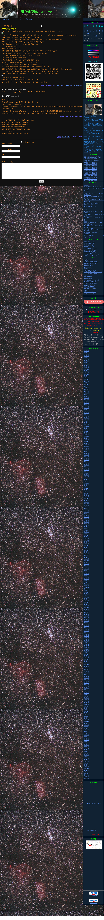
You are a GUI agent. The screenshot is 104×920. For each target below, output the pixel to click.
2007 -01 (86, 733)
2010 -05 (86, 666)
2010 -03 (86, 669)
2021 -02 (86, 450)
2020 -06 (86, 463)
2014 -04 (86, 587)
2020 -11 (86, 455)
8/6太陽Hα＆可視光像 (90, 165)
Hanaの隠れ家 (88, 278)
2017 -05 (86, 525)
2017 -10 (86, 517)
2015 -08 (86, 560)
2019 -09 (86, 478)
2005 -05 (86, 766)
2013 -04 (86, 607)
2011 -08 (86, 641)
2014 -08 (86, 580)
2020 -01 (86, 471)
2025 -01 (86, 379)
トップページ (19, 19)
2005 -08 (86, 761)
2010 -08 (86, 661)
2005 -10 (86, 758)
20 (96, 36)
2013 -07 (86, 602)
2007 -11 (86, 716)
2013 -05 (86, 605)
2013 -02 (86, 611)
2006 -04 (86, 748)
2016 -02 (86, 550)
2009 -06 (86, 684)
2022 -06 (86, 423)
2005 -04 (86, 768)
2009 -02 (86, 691)
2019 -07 (86, 481)
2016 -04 (86, 547)
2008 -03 (86, 709)
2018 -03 (86, 508)
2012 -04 (86, 627)
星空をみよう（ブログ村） (92, 280)
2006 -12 (86, 735)
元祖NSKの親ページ (90, 270)
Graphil (86, 290)
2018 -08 (86, 500)
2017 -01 (86, 532)
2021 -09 (86, 438)
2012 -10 (86, 617)
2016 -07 (86, 542)
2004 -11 (86, 777)
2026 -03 (86, 359)
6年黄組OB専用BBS (90, 282)
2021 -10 (86, 436)
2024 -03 (86, 388)
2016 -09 (86, 538)
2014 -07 (86, 582)
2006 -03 (86, 750)
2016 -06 (86, 543)
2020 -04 (86, 466)
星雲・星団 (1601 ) (89, 243)
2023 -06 (86, 403)
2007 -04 (86, 728)
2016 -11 (86, 535)
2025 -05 (86, 372)
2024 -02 (86, 389)
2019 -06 (86, 483)
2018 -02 (86, 510)
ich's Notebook (88, 265)
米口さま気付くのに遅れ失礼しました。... (94, 186)
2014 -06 (86, 584)
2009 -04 (86, 688)
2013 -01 (86, 612)
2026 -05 (86, 356)
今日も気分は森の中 (90, 263)
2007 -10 (86, 718)
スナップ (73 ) (88, 253)
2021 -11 (86, 434)
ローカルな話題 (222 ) (90, 250)
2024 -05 (86, 384)
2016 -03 (86, 548)
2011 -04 (86, 647)
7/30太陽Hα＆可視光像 (91, 177)
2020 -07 (86, 461)
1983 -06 (86, 778)
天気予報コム (91, 803)
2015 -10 (86, 557)
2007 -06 (86, 725)
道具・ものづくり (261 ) (91, 248)
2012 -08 (86, 621)
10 (88, 33)
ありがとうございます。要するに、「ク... (91, 203)
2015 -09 (86, 559)
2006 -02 (86, 751)
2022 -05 (86, 424)
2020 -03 (86, 468)
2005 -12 (86, 755)
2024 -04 (86, 386)
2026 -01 (86, 362)
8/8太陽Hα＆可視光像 (90, 162)
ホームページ (88, 152)
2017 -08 (86, 520)
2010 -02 (86, 671)
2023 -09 (86, 398)
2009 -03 (86, 689)
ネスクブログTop (89, 293)
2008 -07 (86, 703)
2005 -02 (86, 771)
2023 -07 (86, 401)
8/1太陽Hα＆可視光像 (90, 174)
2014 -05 (86, 585)
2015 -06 (86, 564)
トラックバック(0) (76, 85)
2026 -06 (86, 354)
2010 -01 (86, 673)
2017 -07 (86, 522)
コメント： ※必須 (7, 162)
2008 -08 (86, 701)
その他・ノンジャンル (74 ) (92, 255)
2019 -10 (86, 476)
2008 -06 (86, 704)
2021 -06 (86, 443)
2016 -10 (86, 537)
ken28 (64, 137)
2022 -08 (86, 419)
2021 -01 (86, 451)
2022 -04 (86, 426)
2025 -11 (86, 366)
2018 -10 (86, 497)
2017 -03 (86, 528)
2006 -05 (86, 746)
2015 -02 (86, 570)
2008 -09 (86, 699)
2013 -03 (86, 609)
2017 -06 (86, 523)
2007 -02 (86, 731)
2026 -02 (86, 361)
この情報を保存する (28, 142)
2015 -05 (86, 565)
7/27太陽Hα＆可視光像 (91, 180)
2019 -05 (86, 485)
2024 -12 (86, 381)
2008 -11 (86, 696)
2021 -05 (86, 445)
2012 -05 (86, 626)
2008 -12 (86, 694)
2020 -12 (86, 453)
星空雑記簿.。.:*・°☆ (36, 12)
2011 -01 (86, 652)
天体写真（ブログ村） (91, 283)
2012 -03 (86, 629)
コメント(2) (66, 85)
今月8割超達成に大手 (90, 179)
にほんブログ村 (93, 895)
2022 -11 (86, 414)
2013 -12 (86, 594)
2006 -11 (86, 736)
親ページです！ (89, 268)
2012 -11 (86, 616)
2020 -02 (86, 470)
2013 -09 (86, 599)
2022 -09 (86, 418)
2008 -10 (86, 698)
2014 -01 (86, 592)
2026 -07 (86, 352)
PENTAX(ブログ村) (90, 288)
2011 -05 (86, 646)
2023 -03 (86, 408)
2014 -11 (86, 575)
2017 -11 (86, 515)
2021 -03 (86, 448)
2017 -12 (86, 513)
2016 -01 (86, 552)
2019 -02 (86, 490)
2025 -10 (86, 367)
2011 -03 (86, 649)
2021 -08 (86, 440)
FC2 (99, 803)
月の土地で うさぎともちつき (93, 272)
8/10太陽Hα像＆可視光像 (91, 160)
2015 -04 (86, 567)
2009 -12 (86, 674)
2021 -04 (86, 446)
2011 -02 (86, 651)
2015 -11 (86, 555)
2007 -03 (86, 730)
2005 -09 (86, 760)
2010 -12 (86, 654)
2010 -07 (86, 663)
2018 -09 (86, 498)
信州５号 (87, 260)
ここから (88, 330)
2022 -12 (86, 413)
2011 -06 (86, 644)
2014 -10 (86, 577)
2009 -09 (86, 679)
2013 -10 (86, 597)
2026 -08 (86, 351)
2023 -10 (86, 396)
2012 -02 (86, 631)
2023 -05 (86, 404)
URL (68, 137)
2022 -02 (86, 429)
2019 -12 (86, 473)
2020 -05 (86, 465)
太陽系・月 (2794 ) (89, 246)
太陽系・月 (58, 85)
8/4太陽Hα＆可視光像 (90, 169)
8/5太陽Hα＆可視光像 (90, 167)
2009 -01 (86, 693)
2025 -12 (86, 364)
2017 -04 (86, 527)
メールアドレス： (7, 149)
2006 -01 (86, 753)
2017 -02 (86, 530)
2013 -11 (86, 595)
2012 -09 (86, 619)
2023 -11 (86, 394)
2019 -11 (86, 475)
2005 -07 (86, 763)
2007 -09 (86, 720)
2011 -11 (86, 636)
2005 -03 (86, 770)
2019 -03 (86, 488)
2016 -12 (86, 533)
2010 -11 (86, 656)
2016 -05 (86, 545)
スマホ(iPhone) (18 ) (90, 252)
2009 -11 (86, 676)
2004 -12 (86, 775)
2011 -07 (86, 642)
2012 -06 (86, 624)
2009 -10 (86, 678)
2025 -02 (86, 378)
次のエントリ (31, 19)
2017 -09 (86, 518)
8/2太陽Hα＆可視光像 (90, 172)
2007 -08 (86, 721)
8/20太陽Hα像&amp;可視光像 (92, 157)
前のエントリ (7, 19)
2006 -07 (86, 743)
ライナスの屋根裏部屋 (91, 262)
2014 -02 (86, 590)
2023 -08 (86, 399)
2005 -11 (86, 756)
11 (91, 33)
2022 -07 (86, 421)
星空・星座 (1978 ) (89, 242)
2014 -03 (86, 589)
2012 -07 (86, 622)
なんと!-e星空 (88, 276)
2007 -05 (86, 726)
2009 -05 (86, 686)
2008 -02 (86, 711)
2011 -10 (86, 637)
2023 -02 (86, 409)
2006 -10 (86, 738)
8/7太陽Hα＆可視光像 (90, 164)
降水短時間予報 (92, 830)
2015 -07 (86, 562)
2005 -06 (86, 765)
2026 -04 (86, 357)
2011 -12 (86, 634)
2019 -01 (86, 491)
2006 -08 (86, 741)
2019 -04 (86, 486)
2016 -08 (86, 540)
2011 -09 (86, 639)
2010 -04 (86, 668)
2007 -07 (86, 723)
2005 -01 (86, 773)
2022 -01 (86, 431)
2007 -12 (86, 714)
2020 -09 (86, 458)
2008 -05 (86, 706)
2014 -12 (86, 574)
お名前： (5, 143)
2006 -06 (86, 745)
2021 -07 (86, 441)
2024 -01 (86, 391)
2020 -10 (86, 456)
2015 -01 (86, 572)
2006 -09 (86, 740)
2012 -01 (86, 632)
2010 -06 (86, 664)
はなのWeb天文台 (89, 285)
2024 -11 (86, 382)
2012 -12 (86, 614)
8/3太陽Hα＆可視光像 (90, 170)
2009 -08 (86, 681)
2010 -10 (86, 657)
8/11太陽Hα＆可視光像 (91, 159)
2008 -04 (86, 708)
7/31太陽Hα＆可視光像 (91, 175)
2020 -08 (86, 460)
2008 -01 (86, 713)
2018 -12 (86, 493)
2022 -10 (86, 416)
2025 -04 (86, 374)
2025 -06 (86, 371)
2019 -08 (86, 480)
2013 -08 (86, 601)
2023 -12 (86, 393)
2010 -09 (86, 659)
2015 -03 (86, 569)
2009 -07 (86, 683)
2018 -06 (86, 503)
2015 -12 (86, 554)
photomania (87, 267)
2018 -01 (86, 512)
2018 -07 (86, 502)
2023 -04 (86, 406)
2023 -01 (86, 411)
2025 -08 (86, 369)
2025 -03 (86, 376)
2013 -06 (86, 604)
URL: (3, 155)
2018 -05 (86, 505)
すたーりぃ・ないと (90, 292)
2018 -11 (86, 495)
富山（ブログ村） (89, 287)
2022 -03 (86, 428)
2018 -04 (86, 507)
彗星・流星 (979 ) (89, 245)
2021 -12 (86, 433)
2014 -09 (86, 579)
